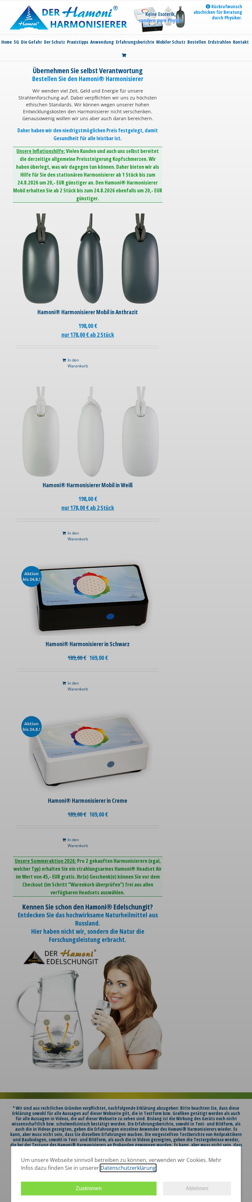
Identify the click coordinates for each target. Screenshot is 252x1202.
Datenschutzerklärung (128, 1167)
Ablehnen (197, 1188)
